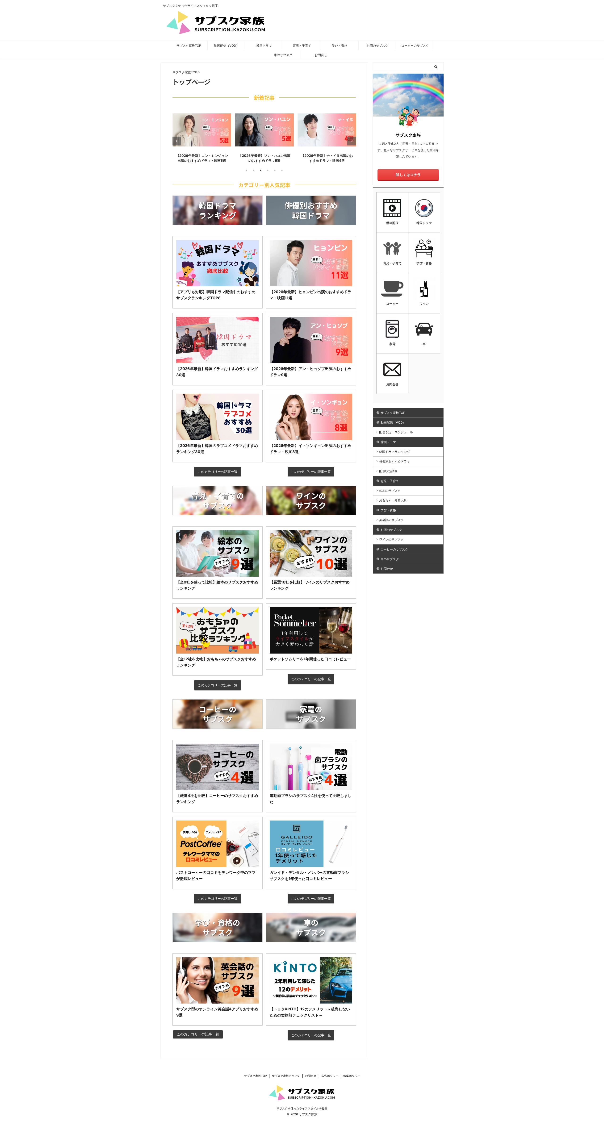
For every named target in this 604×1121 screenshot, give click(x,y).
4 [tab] (267, 170)
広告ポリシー (329, 1076)
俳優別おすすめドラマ (394, 461)
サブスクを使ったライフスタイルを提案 (302, 1108)
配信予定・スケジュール (396, 432)
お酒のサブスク (377, 45)
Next (351, 141)
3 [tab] (260, 170)
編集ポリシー (351, 1076)
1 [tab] (246, 170)
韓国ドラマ (264, 45)
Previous (176, 141)
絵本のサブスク (390, 490)
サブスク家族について (286, 1076)
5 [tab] (275, 170)
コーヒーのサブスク (415, 45)
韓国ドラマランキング (394, 452)
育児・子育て (302, 45)
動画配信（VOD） (226, 45)
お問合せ (321, 55)
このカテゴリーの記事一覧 (217, 472)
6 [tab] (282, 170)
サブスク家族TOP (188, 45)
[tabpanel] (201, 137)
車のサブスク (283, 55)
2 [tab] (253, 170)
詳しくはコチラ (408, 174)
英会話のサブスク (391, 520)
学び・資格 (339, 45)
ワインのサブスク (391, 539)
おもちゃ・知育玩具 (393, 500)
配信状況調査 (388, 471)
